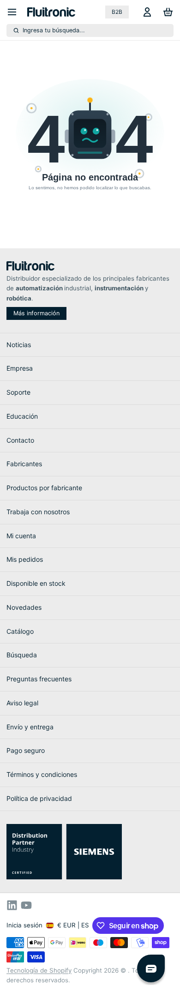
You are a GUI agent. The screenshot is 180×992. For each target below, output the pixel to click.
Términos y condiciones (41, 774)
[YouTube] (26, 905)
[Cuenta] (145, 12)
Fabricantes (24, 464)
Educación (22, 416)
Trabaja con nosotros (38, 512)
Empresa (19, 368)
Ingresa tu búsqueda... (54, 30)
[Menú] (15, 12)
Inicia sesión (24, 925)
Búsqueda (21, 655)
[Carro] (166, 12)
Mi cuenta (21, 536)
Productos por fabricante (44, 488)
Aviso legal (22, 703)
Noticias (18, 345)
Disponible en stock (36, 583)
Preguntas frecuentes (39, 679)
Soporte (18, 392)
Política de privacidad (39, 798)
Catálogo (20, 631)
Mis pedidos (24, 559)
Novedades (24, 607)
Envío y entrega (30, 727)
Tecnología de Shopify (39, 970)
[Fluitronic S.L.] (51, 12)
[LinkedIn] (12, 905)
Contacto (20, 440)
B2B (117, 11)
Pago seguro (25, 750)
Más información (36, 313)
